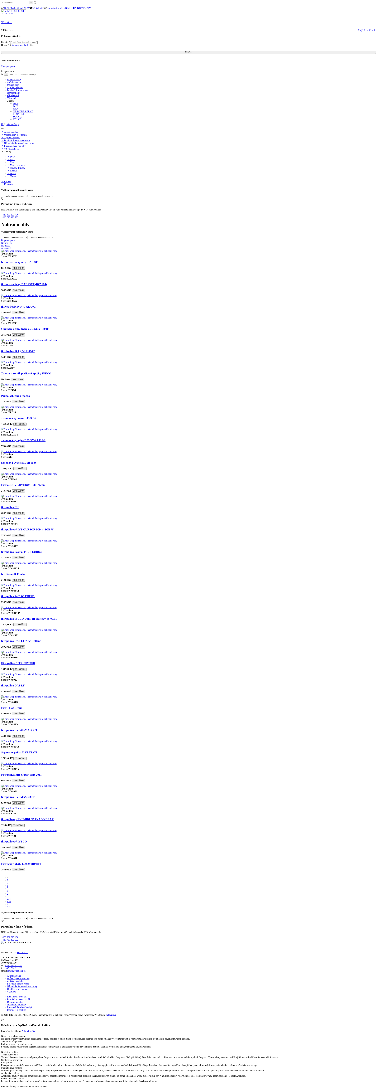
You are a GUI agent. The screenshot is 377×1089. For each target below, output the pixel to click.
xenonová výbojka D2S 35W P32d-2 (23, 440)
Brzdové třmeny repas (17, 90)
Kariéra (7, 181)
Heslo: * (15, 45)
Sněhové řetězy (14, 79)
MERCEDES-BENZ (23, 111)
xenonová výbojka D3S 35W (18, 418)
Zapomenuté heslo (20, 45)
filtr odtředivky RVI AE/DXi (18, 306)
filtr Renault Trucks (13, 574)
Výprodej (11, 98)
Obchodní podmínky (16, 1004)
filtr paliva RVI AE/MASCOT (19, 730)
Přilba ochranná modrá (15, 395)
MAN (16, 108)
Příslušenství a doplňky (15, 146)
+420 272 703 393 (13, 968)
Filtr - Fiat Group (12, 707)
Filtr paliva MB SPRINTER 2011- (22, 774)
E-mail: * (5, 42)
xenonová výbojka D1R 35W (19, 462)
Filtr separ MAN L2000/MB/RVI (21, 863)
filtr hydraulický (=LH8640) (18, 351)
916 (9, 901)
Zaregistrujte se (8, 66)
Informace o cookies (16, 1010)
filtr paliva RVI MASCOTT (18, 796)
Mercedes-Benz (17, 165)
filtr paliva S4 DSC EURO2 (18, 596)
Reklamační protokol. (17, 996)
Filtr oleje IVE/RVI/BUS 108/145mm (23, 484)
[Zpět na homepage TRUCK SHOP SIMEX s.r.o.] (13, 20)
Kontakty (8, 184)
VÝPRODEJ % (11, 148)
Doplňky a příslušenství (18, 989)
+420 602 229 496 (9, 214)
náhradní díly (12, 124)
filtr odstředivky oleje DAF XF (19, 262)
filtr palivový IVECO (14, 841)
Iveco (12, 159)
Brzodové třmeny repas (18, 983)
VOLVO (17, 119)
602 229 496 (10, 8)
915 (9, 899)
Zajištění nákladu (15, 87)
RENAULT (18, 114)
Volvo (12, 176)
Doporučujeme (8, 240)
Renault (13, 170)
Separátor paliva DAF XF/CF (19, 752)
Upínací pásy (13, 85)
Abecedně (6, 248)
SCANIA (17, 116)
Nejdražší (5, 245)
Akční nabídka (14, 82)
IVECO (16, 106)
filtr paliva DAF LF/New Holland (21, 640)
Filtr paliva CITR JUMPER (18, 663)
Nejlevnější (6, 243)
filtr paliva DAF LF (13, 685)
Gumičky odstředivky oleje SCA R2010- (25, 328)
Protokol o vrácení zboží (18, 999)
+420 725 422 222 (9, 217)
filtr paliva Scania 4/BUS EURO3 (21, 551)
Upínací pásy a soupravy (15, 134)
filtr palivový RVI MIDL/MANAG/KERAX (27, 819)
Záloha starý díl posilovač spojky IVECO (26, 373)
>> (8, 906)
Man (11, 162)
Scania (12, 173)
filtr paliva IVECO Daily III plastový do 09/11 (29, 618)
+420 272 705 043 (13, 965)
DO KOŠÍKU (18, 268)
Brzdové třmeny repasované (17, 140)
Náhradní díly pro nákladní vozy (19, 143)
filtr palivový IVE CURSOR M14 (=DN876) (27, 529)
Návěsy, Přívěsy (17, 168)
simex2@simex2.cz (56, 8)
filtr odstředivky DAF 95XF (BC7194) (24, 284)
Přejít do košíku (365, 30)
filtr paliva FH (10, 507)
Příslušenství (13, 95)
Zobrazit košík (28, 1031)
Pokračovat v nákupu (11, 1031)
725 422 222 (23, 8)
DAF (15, 103)
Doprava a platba (15, 1002)
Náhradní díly (13, 93)
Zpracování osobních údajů (19, 1007)
